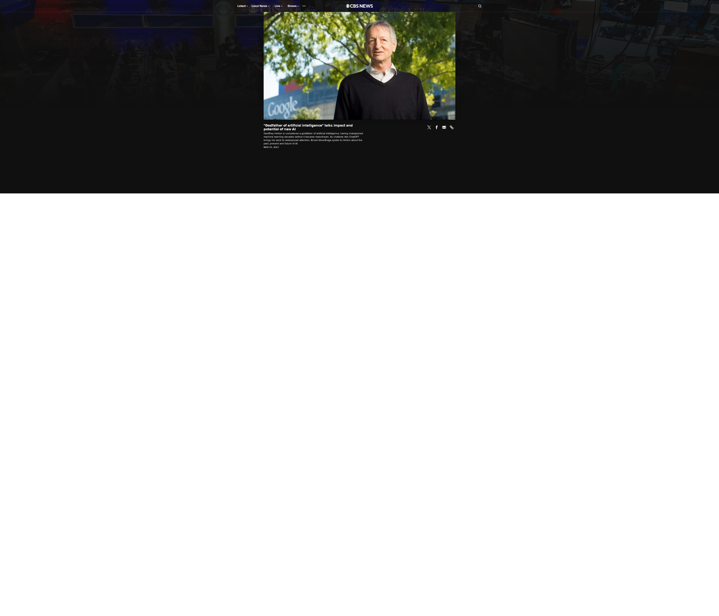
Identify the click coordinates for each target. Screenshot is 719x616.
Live (278, 6)
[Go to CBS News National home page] (359, 6)
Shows (292, 5)
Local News (260, 5)
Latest (241, 5)
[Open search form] (480, 6)
